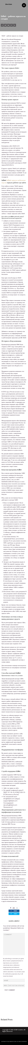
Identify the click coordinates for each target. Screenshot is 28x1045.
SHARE (13, 911)
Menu (24, 5)
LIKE (15, 908)
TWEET (13, 914)
